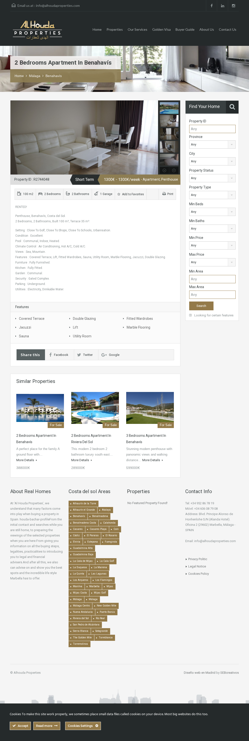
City (192, 154)
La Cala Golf (107, 561)
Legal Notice (197, 566)
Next (154, 137)
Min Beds (196, 204)
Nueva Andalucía (83, 612)
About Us (206, 29)
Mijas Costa (80, 592)
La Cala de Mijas (83, 561)
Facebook (61, 355)
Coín (116, 529)
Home (97, 29)
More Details (25, 460)
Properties (115, 29)
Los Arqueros (80, 580)
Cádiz (76, 535)
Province (196, 137)
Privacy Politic (197, 559)
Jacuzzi (25, 327)
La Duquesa (80, 567)
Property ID (197, 121)
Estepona (92, 541)
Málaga (34, 76)
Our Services (137, 29)
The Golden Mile (82, 637)
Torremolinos (80, 644)
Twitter (88, 355)
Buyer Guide (185, 29)
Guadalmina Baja (83, 554)
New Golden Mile (106, 605)
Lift (75, 327)
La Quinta (78, 573)
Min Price (196, 238)
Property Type (200, 187)
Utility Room (82, 336)
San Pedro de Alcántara (86, 624)
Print (170, 194)
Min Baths (197, 221)
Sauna (24, 336)
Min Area (196, 271)
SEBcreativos (229, 672)
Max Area (196, 287)
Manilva (77, 586)
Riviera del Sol (81, 618)
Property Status (201, 170)
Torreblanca (106, 637)
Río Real (100, 618)
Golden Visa (161, 29)
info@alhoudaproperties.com (58, 5)
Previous (14, 137)
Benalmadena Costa (84, 522)
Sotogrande (101, 631)
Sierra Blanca (80, 631)
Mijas (110, 586)
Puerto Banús (107, 612)
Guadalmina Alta (83, 548)
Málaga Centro (81, 605)
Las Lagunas (99, 573)
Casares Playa (98, 529)
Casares (78, 529)
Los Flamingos (103, 580)
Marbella (94, 586)
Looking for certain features (213, 315)
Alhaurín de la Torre (84, 503)
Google (114, 355)
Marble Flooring (138, 327)
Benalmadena (100, 516)
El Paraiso (92, 535)
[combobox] (212, 144)
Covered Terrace (31, 319)
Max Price (196, 254)
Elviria (76, 541)
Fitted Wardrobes (140, 319)
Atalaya (106, 509)
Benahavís (53, 76)
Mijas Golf (100, 592)
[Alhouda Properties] (37, 32)
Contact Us (227, 29)
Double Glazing (84, 319)
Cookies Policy (198, 573)
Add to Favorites (132, 194)
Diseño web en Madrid (199, 672)
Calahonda (109, 522)
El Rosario (111, 535)
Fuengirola (111, 541)
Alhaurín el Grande (84, 509)
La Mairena (100, 567)
